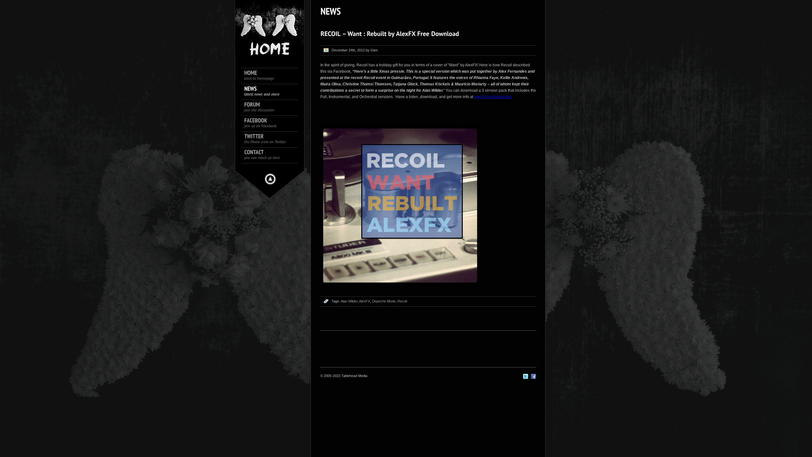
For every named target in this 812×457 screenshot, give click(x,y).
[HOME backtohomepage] (272, 76)
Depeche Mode (384, 301)
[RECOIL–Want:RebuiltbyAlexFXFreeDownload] (389, 33)
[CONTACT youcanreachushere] (272, 155)
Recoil (402, 301)
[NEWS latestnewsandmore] (272, 92)
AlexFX (364, 301)
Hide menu (270, 179)
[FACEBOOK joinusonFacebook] (272, 123)
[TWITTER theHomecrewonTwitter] (272, 139)
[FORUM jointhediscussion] (272, 108)
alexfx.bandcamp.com (493, 97)
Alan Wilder (349, 301)
